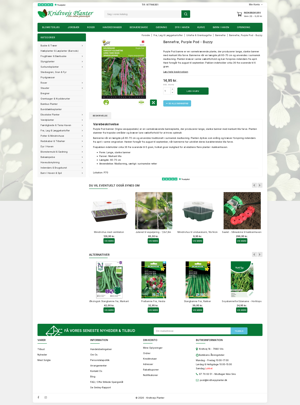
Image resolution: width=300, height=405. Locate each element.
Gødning (161, 27)
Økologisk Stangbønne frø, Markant (109, 301)
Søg (185, 14)
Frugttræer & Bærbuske (54, 56)
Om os (94, 354)
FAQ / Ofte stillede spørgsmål (106, 382)
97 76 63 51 (205, 374)
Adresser (148, 364)
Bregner (45, 93)
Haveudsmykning (50, 162)
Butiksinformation (209, 340)
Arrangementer (98, 365)
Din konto (150, 340)
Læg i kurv (193, 91)
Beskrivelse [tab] (100, 115)
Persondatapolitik (100, 360)
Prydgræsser (48, 77)
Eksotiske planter (50, 114)
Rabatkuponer (151, 369)
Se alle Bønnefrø (178, 103)
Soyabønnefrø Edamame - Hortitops (242, 301)
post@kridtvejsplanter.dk (213, 380)
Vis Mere (109, 241)
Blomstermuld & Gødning (54, 151)
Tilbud (41, 349)
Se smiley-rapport (100, 387)
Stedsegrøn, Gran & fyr (54, 72)
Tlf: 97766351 (150, 4)
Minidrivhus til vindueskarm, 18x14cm (198, 232)
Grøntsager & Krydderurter (55, 98)
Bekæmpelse (48, 157)
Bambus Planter (49, 104)
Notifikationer (150, 375)
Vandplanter (47, 120)
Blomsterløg (51, 27)
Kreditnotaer (150, 358)
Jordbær (73, 27)
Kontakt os (96, 371)
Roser (91, 27)
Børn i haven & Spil (51, 173)
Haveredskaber (112, 27)
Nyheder (42, 354)
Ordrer (146, 353)
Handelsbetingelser (101, 349)
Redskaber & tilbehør (53, 141)
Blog (92, 376)
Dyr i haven (182, 27)
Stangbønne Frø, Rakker (197, 301)
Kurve (201, 27)
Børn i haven (221, 27)
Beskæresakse (139, 27)
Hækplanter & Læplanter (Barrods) (60, 51)
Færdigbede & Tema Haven (56, 125)
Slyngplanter (48, 61)
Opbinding (243, 27)
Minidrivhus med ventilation (109, 232)
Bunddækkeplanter (51, 109)
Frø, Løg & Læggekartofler (55, 130)
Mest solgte (44, 360)
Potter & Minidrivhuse (52, 135)
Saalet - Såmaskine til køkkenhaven (241, 232)
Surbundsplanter (50, 66)
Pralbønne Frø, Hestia (153, 301)
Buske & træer (49, 45)
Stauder (45, 88)
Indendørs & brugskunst (54, 167)
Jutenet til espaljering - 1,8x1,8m (153, 232)
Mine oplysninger (152, 347)
